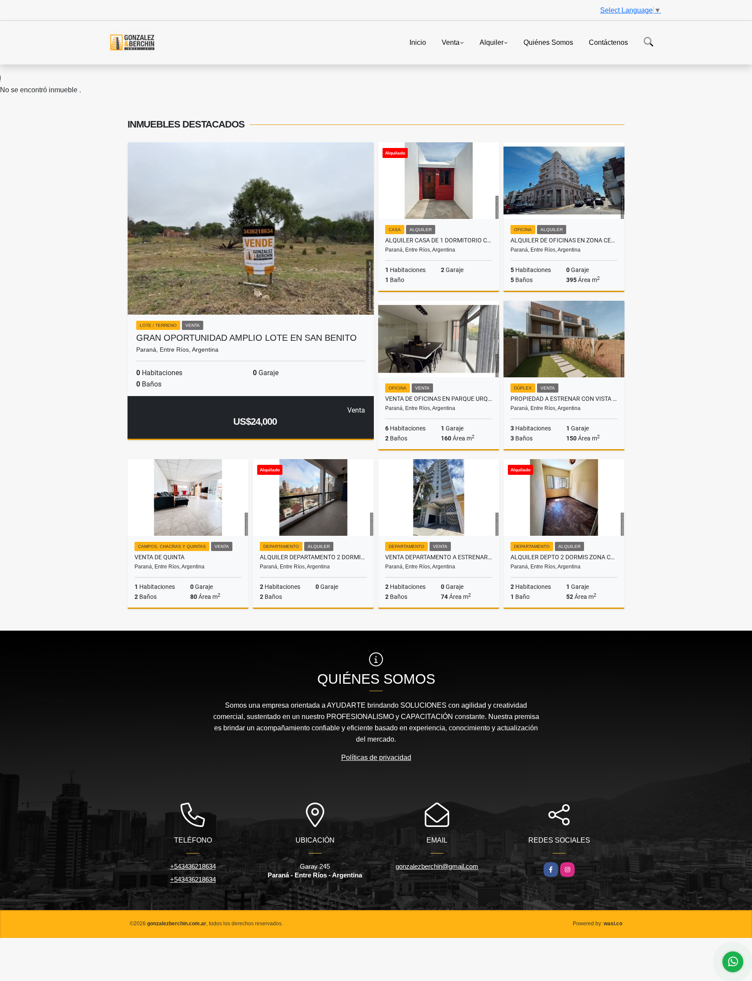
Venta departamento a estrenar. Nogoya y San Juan (438, 557)
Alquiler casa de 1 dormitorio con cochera (438, 240)
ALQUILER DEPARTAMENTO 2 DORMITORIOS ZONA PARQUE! (313, 557)
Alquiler (492, 42)
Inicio (418, 42)
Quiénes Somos (548, 42)
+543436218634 (193, 866)
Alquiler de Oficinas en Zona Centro (564, 240)
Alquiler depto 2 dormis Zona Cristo (564, 557)
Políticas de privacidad (376, 757)
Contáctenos (608, 42)
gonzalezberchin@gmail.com (437, 866)
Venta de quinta (159, 557)
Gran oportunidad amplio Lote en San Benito (246, 338)
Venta (451, 42)
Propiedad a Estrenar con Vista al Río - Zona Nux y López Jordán (564, 398)
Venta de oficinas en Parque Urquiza (438, 398)
